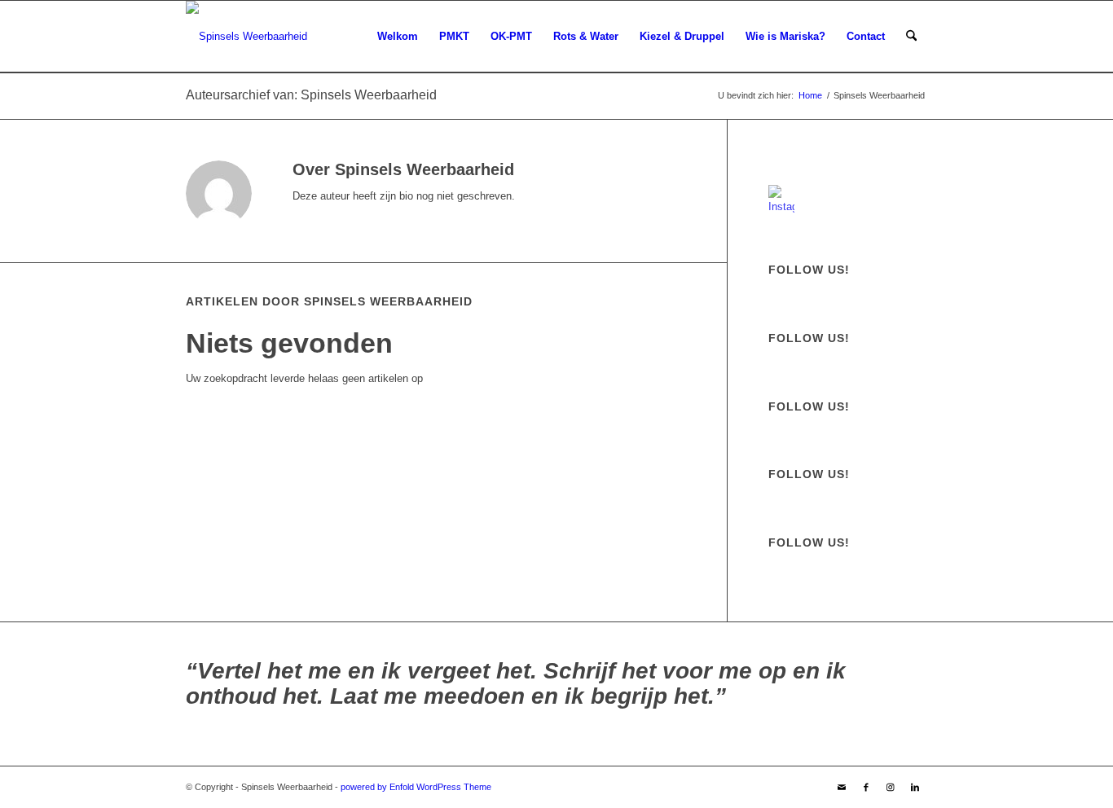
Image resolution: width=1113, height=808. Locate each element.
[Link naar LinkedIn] (915, 787)
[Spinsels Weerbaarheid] (246, 36)
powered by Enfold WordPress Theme (416, 787)
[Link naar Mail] (841, 787)
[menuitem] (398, 36)
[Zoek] (911, 36)
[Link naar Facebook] (866, 787)
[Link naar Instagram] (890, 787)
